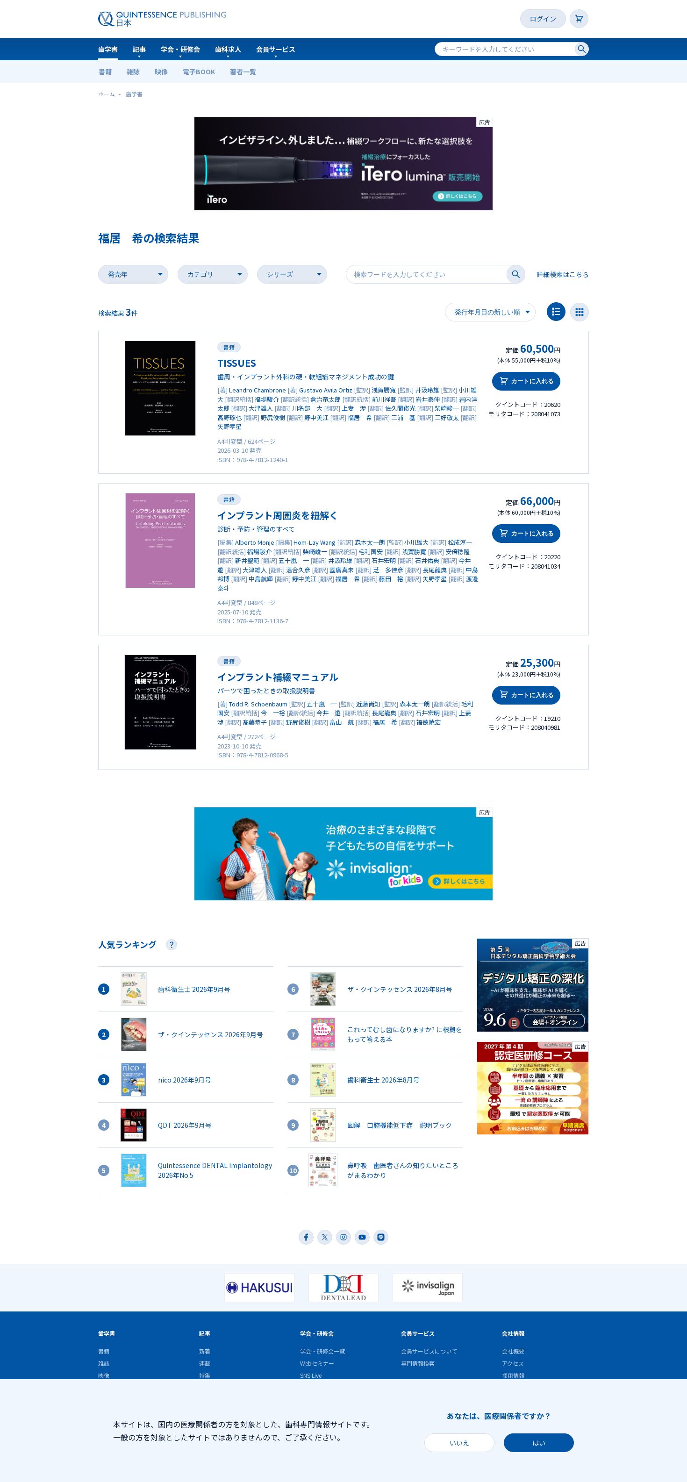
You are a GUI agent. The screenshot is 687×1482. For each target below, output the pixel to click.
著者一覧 (243, 71)
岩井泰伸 (427, 399)
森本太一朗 (370, 542)
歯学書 (108, 49)
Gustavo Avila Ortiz (325, 389)
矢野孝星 (229, 426)
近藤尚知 (368, 703)
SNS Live (311, 1375)
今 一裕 (273, 712)
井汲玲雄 (427, 389)
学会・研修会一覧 (322, 1351)
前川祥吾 (384, 399)
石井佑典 (427, 560)
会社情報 (513, 1333)
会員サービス (275, 49)
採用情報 (513, 1375)
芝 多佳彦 (388, 569)
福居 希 (360, 417)
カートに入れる (532, 381)
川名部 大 (307, 408)
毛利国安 (370, 551)
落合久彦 (298, 569)
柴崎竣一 (447, 408)
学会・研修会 (180, 49)
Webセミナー (317, 1363)
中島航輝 (261, 578)
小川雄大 (416, 542)
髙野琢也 (229, 417)
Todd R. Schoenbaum (258, 703)
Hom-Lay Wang (314, 542)
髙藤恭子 (255, 722)
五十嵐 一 (294, 560)
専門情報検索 (418, 1363)
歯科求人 (228, 49)
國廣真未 (341, 569)
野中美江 (316, 417)
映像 (161, 71)
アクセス (513, 1363)
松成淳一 (460, 542)
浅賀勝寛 (384, 389)
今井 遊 (328, 712)
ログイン (543, 18)
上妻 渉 (354, 408)
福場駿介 (267, 399)
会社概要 (513, 1351)
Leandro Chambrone (257, 389)
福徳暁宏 (428, 722)
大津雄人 (261, 408)
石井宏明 (384, 560)
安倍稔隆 (457, 551)
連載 (204, 1363)
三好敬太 (447, 417)
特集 (204, 1375)
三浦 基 (403, 417)
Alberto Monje (254, 542)
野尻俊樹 (273, 417)
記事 (139, 49)
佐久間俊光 (400, 408)
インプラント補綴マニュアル (277, 677)
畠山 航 (341, 722)
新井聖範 (247, 560)
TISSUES (236, 363)
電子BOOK (199, 71)
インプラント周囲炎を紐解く (277, 515)
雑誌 (133, 71)
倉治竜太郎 (325, 399)
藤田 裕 (391, 578)
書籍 (105, 71)
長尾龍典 (434, 569)
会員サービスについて (429, 1351)
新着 (204, 1351)
